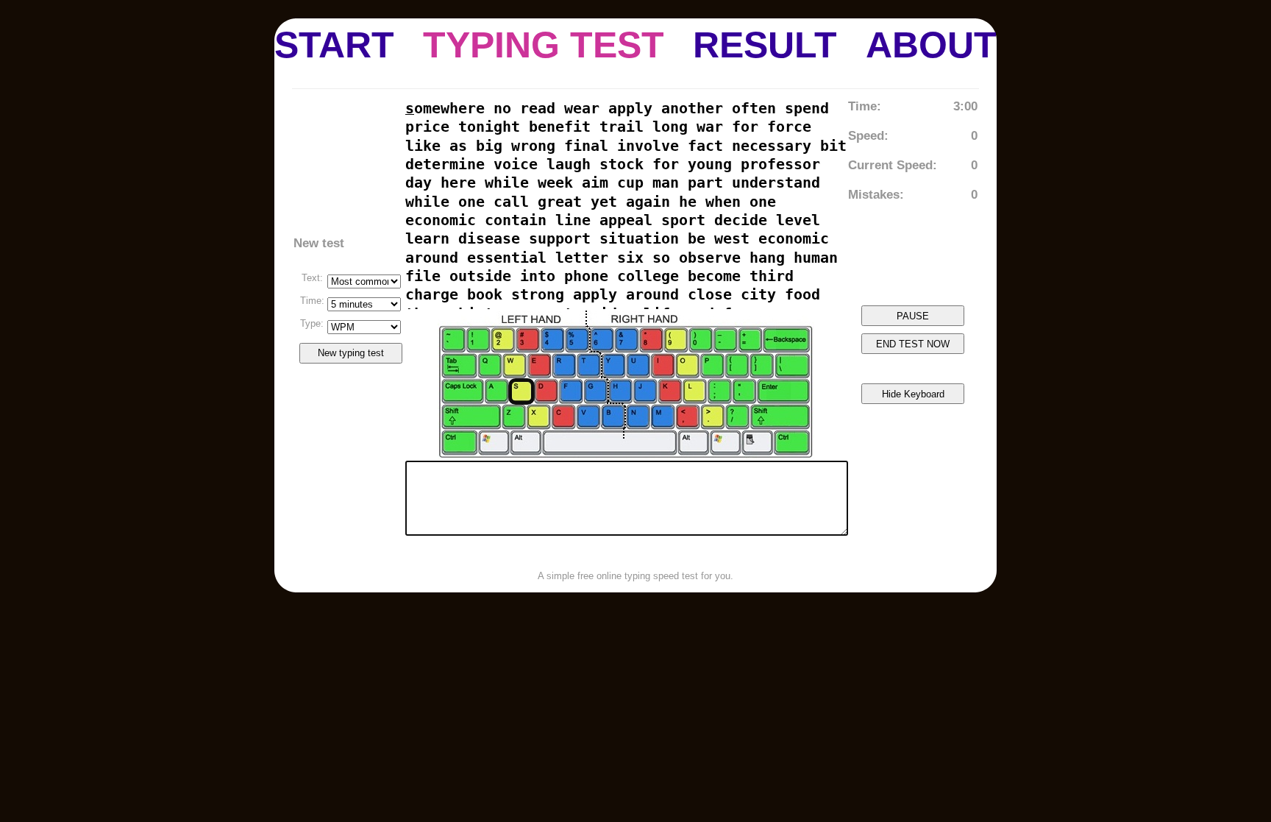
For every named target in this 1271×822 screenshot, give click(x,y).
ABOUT (931, 44)
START (334, 44)
